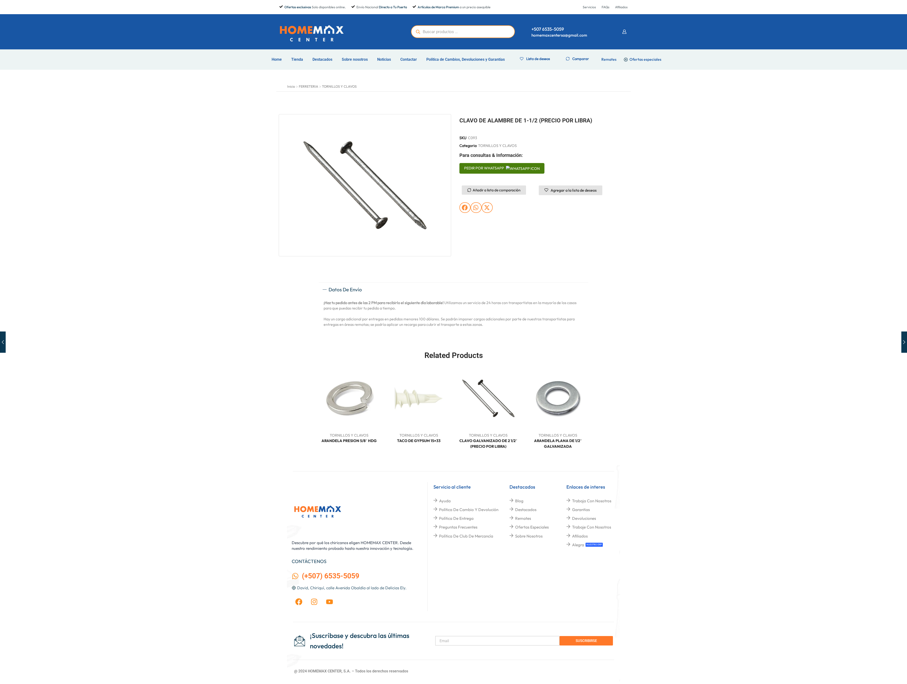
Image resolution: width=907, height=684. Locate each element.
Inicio (291, 86)
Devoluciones (584, 518)
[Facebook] (299, 602)
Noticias (384, 59)
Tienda (297, 59)
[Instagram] (314, 602)
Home (277, 59)
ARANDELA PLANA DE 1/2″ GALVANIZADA (558, 443)
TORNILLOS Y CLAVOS (339, 86)
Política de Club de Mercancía (466, 535)
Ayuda (445, 500)
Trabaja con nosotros (591, 500)
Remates (523, 518)
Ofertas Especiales (532, 527)
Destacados (322, 59)
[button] (624, 32)
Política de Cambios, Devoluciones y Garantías (465, 59)
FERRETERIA (308, 86)
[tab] (453, 290)
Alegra (578, 544)
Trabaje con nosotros (591, 527)
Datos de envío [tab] (345, 289)
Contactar (408, 59)
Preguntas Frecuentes (458, 527)
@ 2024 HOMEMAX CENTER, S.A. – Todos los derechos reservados (351, 671)
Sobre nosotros (355, 59)
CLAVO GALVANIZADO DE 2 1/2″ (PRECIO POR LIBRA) (488, 443)
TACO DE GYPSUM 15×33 (419, 440)
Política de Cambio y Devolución (468, 509)
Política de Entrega (456, 518)
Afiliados (580, 535)
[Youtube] (329, 602)
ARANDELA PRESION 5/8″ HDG (349, 440)
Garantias (581, 509)
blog (519, 500)
